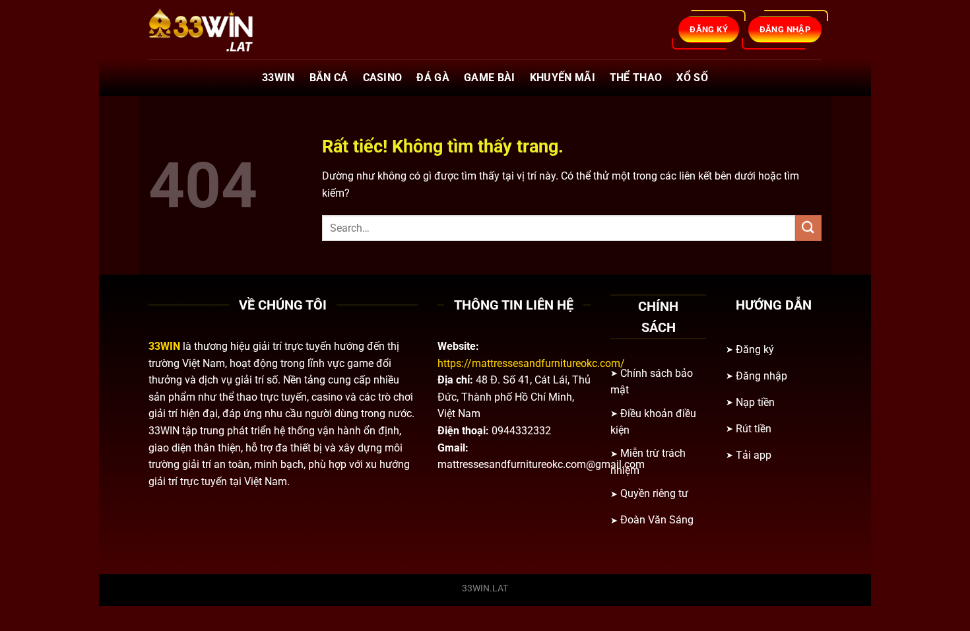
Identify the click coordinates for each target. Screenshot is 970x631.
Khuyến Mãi (562, 77)
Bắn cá (328, 77)
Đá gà (432, 77)
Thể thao (636, 77)
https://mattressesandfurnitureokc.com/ (531, 363)
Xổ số (692, 77)
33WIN (278, 77)
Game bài (489, 77)
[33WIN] (214, 29)
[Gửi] (808, 228)
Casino (383, 77)
